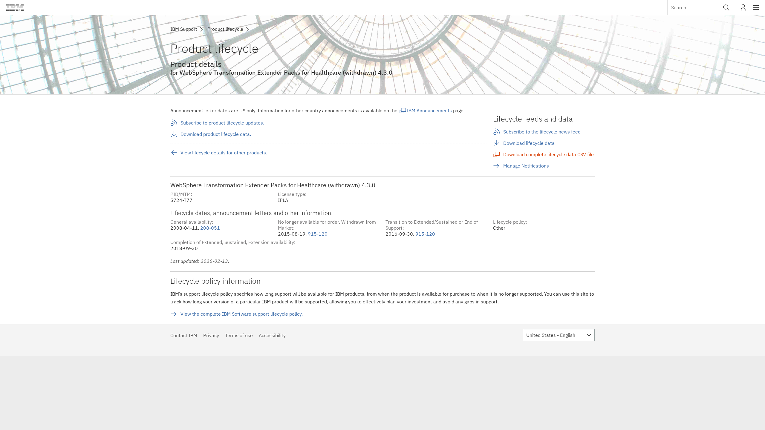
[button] (726, 7)
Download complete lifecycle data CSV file (548, 154)
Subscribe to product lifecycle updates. (222, 123)
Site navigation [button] (756, 10)
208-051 (210, 228)
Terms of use (239, 335)
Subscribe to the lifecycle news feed (542, 132)
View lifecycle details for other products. (223, 153)
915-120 (318, 234)
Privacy (211, 335)
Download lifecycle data (529, 143)
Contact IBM (183, 335)
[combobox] (700, 7)
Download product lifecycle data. (215, 134)
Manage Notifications (526, 166)
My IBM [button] (743, 9)
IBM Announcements (429, 110)
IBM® (15, 7)
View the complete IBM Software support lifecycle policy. (241, 314)
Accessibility (272, 335)
